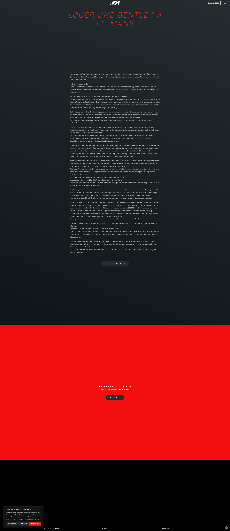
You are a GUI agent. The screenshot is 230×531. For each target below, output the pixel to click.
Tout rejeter (23, 523)
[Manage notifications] (226, 527)
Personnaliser (12, 523)
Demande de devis (115, 263)
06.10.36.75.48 (213, 3)
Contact (115, 421)
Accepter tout (35, 523)
